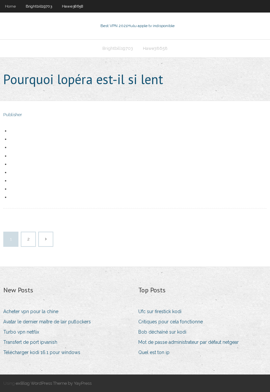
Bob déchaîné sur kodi (162, 332)
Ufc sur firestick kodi (159, 311)
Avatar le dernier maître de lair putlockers (47, 321)
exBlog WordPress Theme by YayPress (54, 383)
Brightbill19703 (39, 6)
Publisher (12, 114)
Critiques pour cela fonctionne (170, 321)
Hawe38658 (72, 6)
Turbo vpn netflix (21, 332)
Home (10, 6)
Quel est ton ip (154, 352)
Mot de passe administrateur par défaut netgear (188, 342)
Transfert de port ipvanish (30, 342)
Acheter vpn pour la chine (30, 311)
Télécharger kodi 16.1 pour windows (41, 352)
